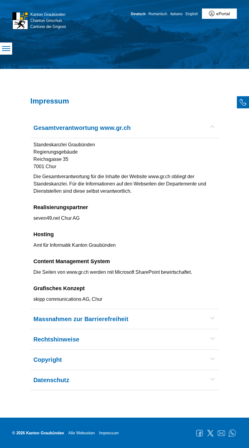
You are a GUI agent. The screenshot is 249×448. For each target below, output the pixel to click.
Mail (221, 433)
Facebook (199, 433)
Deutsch (138, 14)
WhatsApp (232, 433)
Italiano (176, 14)
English (192, 14)
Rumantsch (157, 14)
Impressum (109, 433)
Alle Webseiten (81, 433)
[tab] (243, 102)
